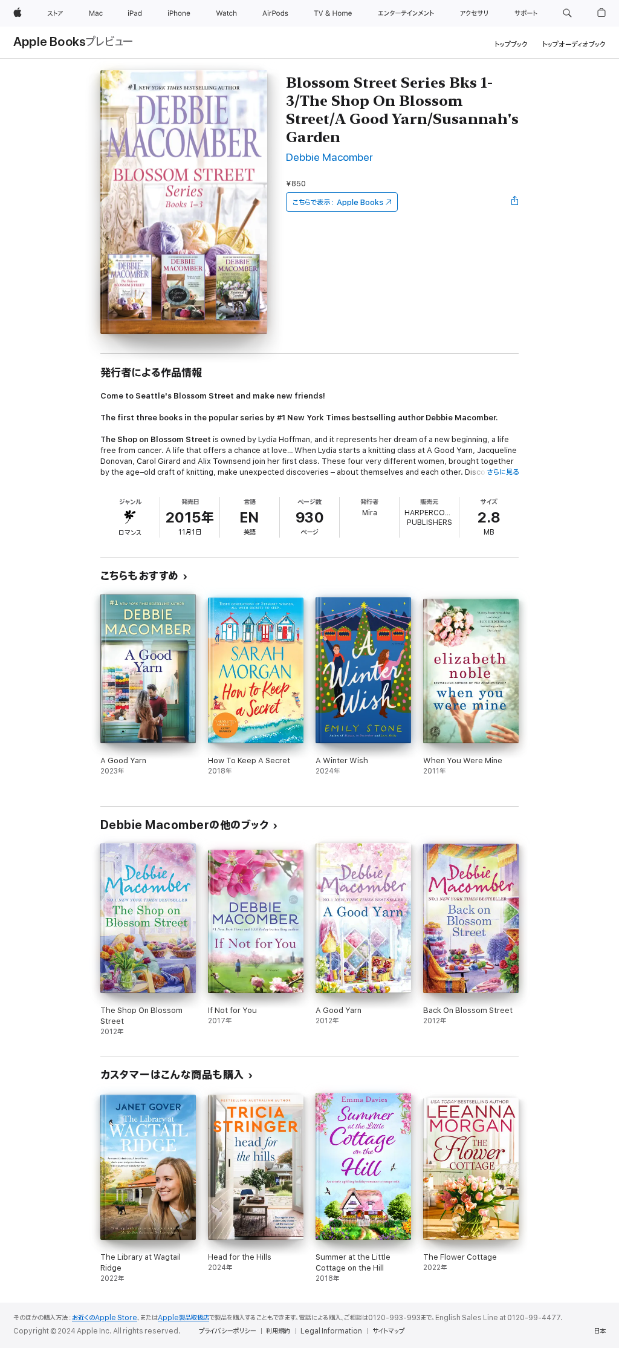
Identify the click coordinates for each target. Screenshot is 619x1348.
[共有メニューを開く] (515, 202)
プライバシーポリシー (227, 1331)
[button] (567, 13)
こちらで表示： (338, 202)
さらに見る (503, 472)
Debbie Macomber (329, 157)
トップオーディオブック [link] (574, 44)
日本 (600, 1331)
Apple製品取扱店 (183, 1318)
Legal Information (331, 1331)
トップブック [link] (511, 44)
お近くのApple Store (104, 1318)
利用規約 (278, 1331)
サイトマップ (388, 1331)
